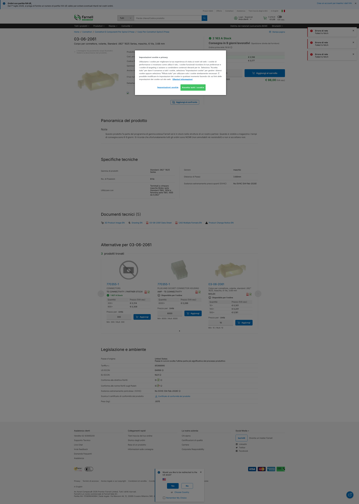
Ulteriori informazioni (182, 79)
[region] (180, 72)
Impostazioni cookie (168, 87)
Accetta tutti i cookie (193, 87)
